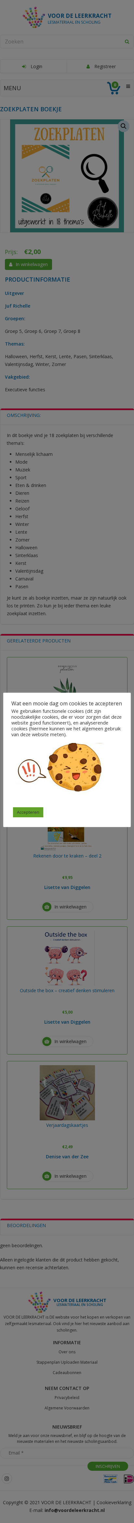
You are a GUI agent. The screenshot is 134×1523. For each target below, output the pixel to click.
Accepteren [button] (28, 812)
